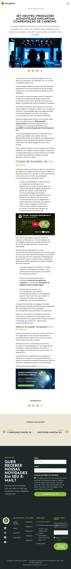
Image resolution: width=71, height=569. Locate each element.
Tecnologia (29, 536)
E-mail (36, 466)
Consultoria (29, 526)
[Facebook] (5, 537)
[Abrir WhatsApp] (66, 564)
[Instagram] (5, 532)
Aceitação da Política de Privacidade (46, 475)
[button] (68, 3)
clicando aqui (42, 366)
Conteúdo (17, 538)
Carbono (29, 522)
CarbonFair (29, 540)
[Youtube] (5, 542)
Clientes (16, 533)
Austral (45, 565)
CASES (15, 528)
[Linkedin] (5, 528)
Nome (36, 458)
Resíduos (29, 531)
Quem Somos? (16, 523)
